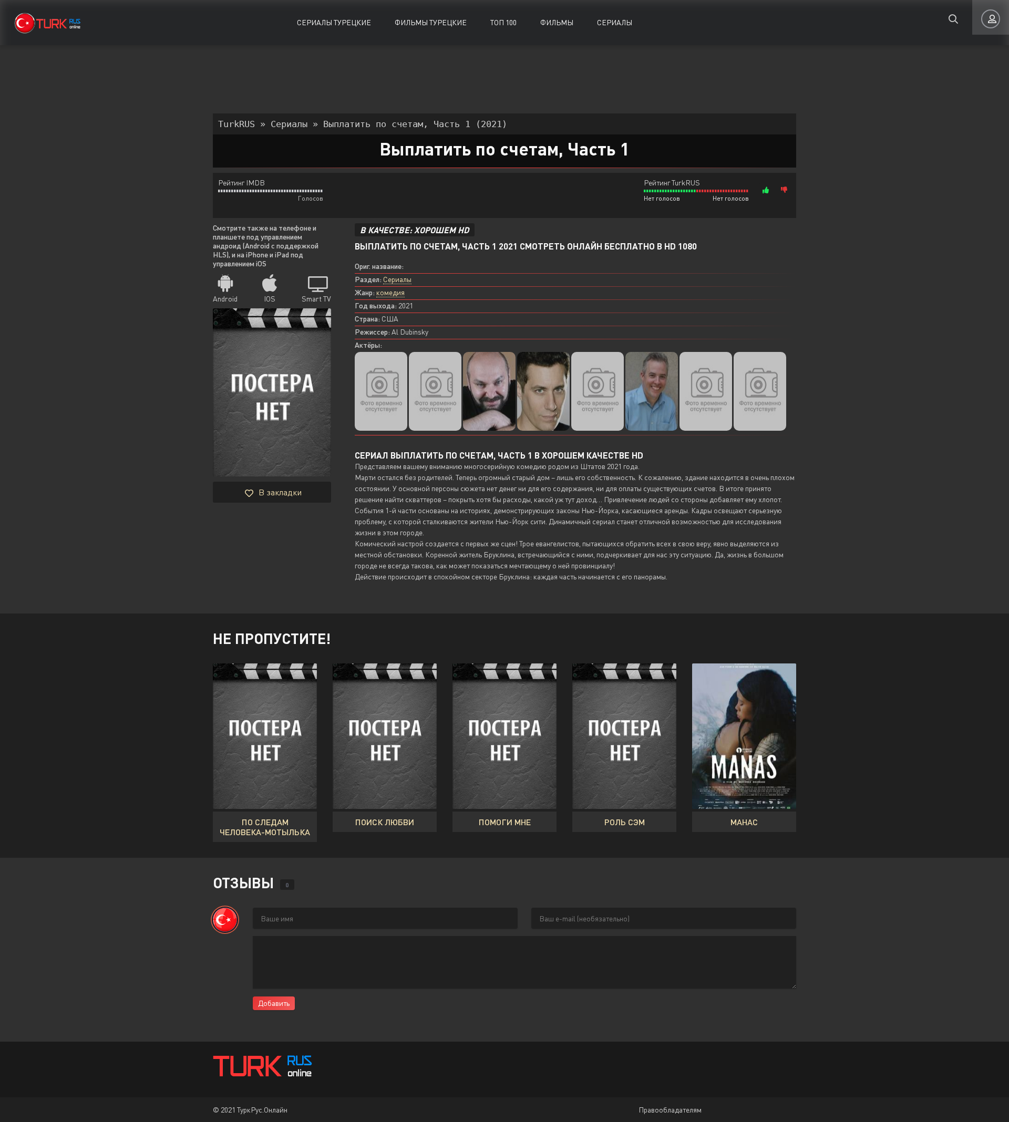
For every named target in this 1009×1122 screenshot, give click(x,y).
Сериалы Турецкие (334, 22)
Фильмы (556, 22)
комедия (390, 292)
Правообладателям (670, 1109)
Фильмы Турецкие (431, 22)
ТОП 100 (503, 22)
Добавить (274, 1003)
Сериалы (614, 22)
